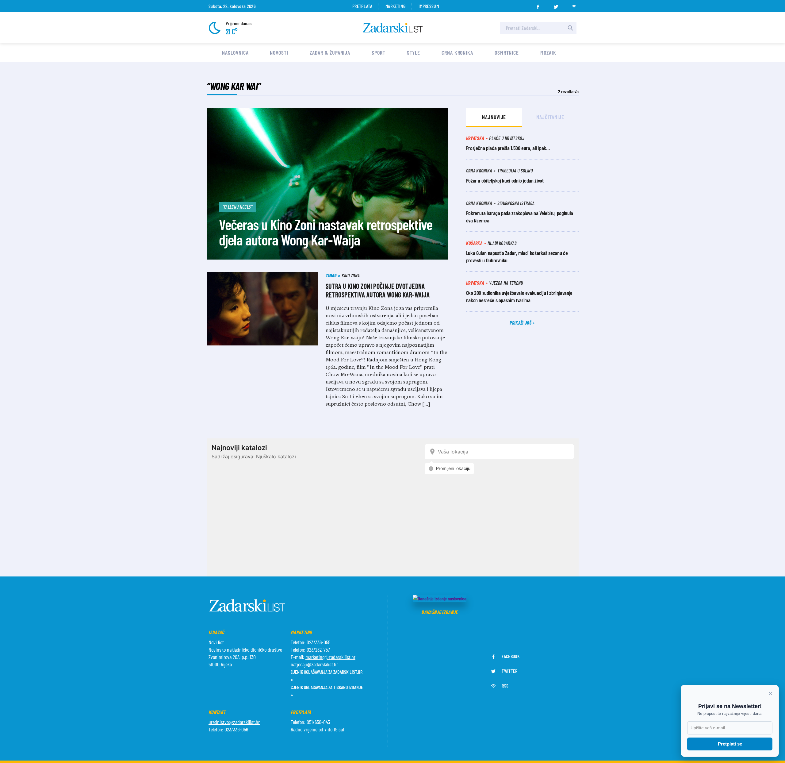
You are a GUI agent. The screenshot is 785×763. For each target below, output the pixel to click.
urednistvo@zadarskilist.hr (234, 722)
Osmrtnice (507, 52)
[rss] (574, 4)
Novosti (279, 52)
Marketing (395, 6)
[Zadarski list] (392, 27)
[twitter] (555, 4)
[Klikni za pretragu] (570, 28)
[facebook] (537, 4)
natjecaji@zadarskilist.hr (314, 664)
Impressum (429, 6)
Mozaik (548, 52)
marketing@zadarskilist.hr (330, 656)
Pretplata (362, 6)
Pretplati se (730, 743)
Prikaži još (521, 323)
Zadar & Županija (330, 52)
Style (413, 52)
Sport (378, 52)
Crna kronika (457, 52)
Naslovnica (235, 52)
